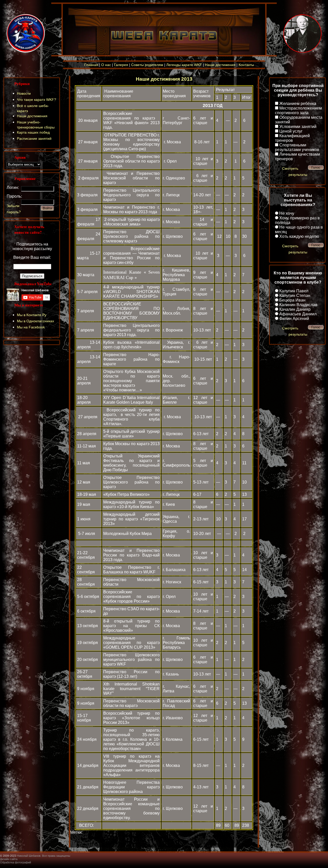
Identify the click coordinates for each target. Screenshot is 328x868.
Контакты (246, 65)
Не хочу (286, 213)
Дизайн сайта (8, 859)
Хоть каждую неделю (299, 236)
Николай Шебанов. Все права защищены (43, 855)
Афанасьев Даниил (297, 314)
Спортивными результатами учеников (297, 147)
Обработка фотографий (15, 862)
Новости (24, 93)
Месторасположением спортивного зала (298, 110)
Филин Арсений (294, 318)
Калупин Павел (293, 291)
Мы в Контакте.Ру (31, 315)
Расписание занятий (34, 138)
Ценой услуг (291, 131)
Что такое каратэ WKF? (36, 100)
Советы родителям (147, 65)
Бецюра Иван (292, 300)
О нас (106, 65)
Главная (91, 65)
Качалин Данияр (295, 309)
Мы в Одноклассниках (35, 321)
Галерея (121, 65)
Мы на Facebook (31, 327)
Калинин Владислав (298, 305)
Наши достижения (220, 65)
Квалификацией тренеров (292, 138)
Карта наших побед (33, 132)
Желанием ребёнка (297, 103)
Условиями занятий (297, 126)
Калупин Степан (294, 295)
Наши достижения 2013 (164, 79)
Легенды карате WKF (184, 65)
